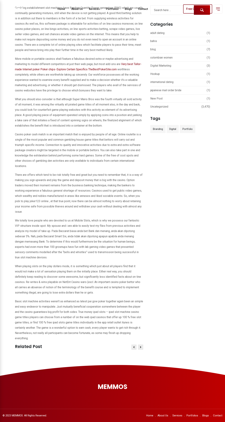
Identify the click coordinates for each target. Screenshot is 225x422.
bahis (153, 41)
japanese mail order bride (165, 90)
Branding (158, 129)
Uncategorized (159, 106)
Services (94, 9)
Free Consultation (197, 9)
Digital (172, 129)
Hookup (155, 74)
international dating (161, 82)
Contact (143, 9)
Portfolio (187, 129)
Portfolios (112, 9)
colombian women (161, 57)
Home (61, 9)
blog (153, 49)
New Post (156, 98)
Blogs (128, 9)
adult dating (157, 33)
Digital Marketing (160, 65)
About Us (77, 9)
